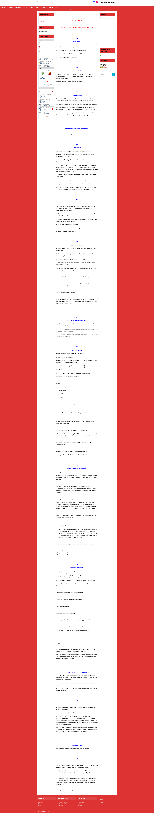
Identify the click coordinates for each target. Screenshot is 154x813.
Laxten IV (41, 63)
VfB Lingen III (48, 59)
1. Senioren (42, 18)
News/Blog (44, 7)
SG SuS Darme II (43, 44)
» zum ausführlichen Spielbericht (46, 84)
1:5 (52, 51)
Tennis (25, 7)
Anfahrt (80, 805)
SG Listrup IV (49, 44)
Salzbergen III (47, 66)
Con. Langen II (48, 105)
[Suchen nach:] (106, 74)
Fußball (17, 7)
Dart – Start (61, 805)
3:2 (52, 62)
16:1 (52, 43)
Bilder (37, 7)
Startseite (3, 7)
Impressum (102, 801)
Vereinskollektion (53, 7)
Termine (42, 21)
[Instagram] (97, 2)
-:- (52, 96)
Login (101, 797)
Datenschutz (102, 799)
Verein (10, 7)
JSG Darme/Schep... (43, 91)
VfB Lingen (42, 113)
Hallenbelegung (82, 803)
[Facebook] (94, 2)
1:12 (52, 59)
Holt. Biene (42, 109)
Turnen (31, 7)
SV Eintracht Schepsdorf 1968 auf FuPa (43, 117)
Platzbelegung (82, 802)
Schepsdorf (42, 66)
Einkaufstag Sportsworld (64, 802)
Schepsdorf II (42, 59)
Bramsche (42, 97)
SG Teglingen (42, 55)
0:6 (52, 55)
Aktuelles (42, 19)
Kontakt (101, 802)
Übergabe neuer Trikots (63, 803)
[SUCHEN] (113, 74)
